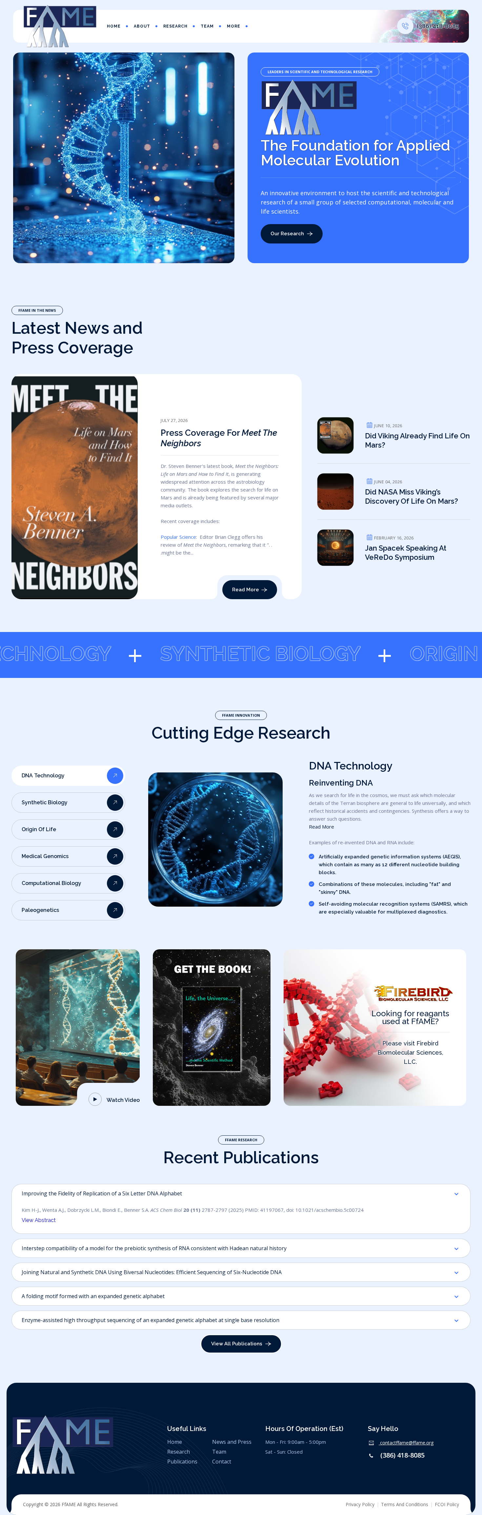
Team (207, 26)
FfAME (69, 1504)
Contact (221, 1461)
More (233, 26)
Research (175, 26)
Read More (321, 826)
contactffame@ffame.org (406, 1443)
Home (114, 26)
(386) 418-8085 (402, 1455)
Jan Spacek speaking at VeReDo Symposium (405, 552)
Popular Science (178, 537)
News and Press (231, 1442)
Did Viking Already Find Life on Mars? (417, 440)
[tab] (68, 776)
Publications (182, 1461)
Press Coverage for (219, 438)
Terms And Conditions (404, 1504)
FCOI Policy (447, 1504)
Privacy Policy (360, 1504)
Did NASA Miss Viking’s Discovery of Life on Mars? (411, 496)
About (142, 26)
